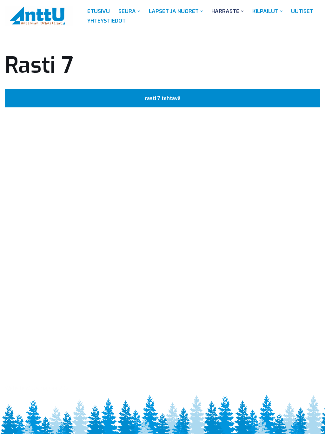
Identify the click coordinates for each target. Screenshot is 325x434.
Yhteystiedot (106, 20)
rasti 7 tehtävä (163, 98)
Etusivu (98, 11)
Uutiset (302, 11)
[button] (138, 11)
